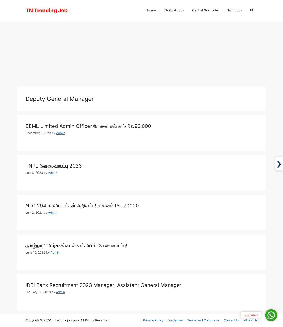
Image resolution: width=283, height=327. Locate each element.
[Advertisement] (141, 52)
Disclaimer (175, 320)
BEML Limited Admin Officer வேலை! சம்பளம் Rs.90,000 (88, 126)
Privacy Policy (153, 320)
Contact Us (232, 320)
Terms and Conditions (203, 320)
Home (151, 10)
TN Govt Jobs (174, 10)
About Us (251, 320)
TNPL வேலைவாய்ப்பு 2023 (53, 166)
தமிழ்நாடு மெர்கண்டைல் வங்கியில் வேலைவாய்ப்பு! (76, 245)
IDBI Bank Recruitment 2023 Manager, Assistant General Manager (103, 285)
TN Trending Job (46, 10)
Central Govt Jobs (205, 10)
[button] (252, 10)
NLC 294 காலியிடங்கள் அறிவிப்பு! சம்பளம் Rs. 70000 (82, 206)
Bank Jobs (234, 10)
